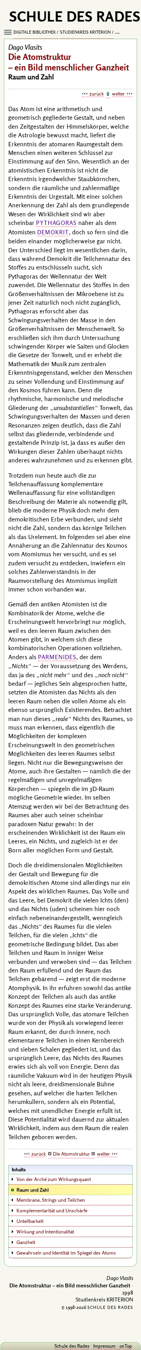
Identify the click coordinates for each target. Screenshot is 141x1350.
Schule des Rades (71, 1346)
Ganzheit (25, 1242)
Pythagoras (56, 222)
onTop (125, 1346)
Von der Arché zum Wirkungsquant (53, 1179)
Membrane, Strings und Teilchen (50, 1200)
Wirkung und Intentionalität (45, 1231)
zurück (96, 93)
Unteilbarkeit (29, 1221)
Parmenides (57, 657)
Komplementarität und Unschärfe (51, 1210)
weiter (118, 93)
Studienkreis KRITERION (85, 32)
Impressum (104, 1346)
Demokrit (53, 232)
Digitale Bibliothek (34, 32)
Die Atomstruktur (71, 1153)
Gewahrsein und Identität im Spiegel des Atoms (66, 1252)
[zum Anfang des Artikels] (108, 94)
